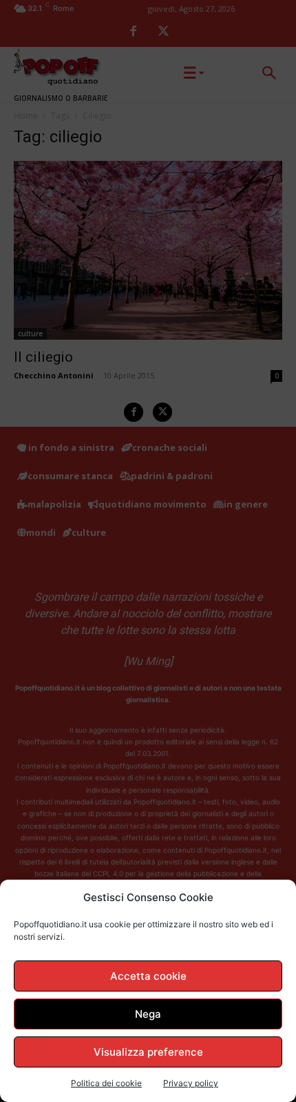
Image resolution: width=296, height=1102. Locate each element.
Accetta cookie (148, 976)
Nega (148, 1014)
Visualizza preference (148, 1051)
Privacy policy (190, 1083)
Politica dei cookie (106, 1083)
